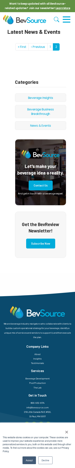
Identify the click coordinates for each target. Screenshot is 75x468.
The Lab (37, 387)
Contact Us (41, 185)
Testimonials (37, 363)
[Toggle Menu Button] (66, 19)
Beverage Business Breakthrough (40, 111)
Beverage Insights (40, 98)
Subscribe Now (40, 243)
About (37, 354)
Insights (37, 358)
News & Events (40, 126)
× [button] (66, 431)
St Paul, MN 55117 (37, 416)
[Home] (24, 19)
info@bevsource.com (37, 407)
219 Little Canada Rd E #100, (37, 411)
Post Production (37, 383)
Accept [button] (29, 460)
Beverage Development (37, 378)
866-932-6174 (38, 402)
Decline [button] (45, 460)
